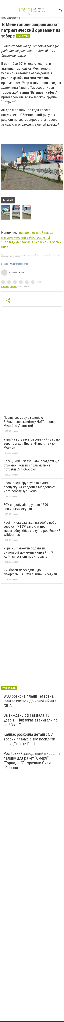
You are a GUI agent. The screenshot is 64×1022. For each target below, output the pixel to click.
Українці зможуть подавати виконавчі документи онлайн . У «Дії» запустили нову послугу (28, 552)
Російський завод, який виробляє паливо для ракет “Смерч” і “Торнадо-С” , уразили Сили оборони (32, 760)
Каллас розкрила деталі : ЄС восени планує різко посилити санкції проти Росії (29, 739)
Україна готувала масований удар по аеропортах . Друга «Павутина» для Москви (32, 443)
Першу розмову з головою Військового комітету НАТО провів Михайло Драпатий (30, 421)
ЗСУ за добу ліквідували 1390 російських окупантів (26, 507)
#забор (4, 264)
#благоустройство (19, 264)
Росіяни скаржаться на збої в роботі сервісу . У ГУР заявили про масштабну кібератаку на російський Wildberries (32, 528)
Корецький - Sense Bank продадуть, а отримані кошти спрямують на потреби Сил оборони (31, 465)
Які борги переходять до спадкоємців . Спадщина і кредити (30, 572)
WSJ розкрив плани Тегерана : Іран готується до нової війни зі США (30, 701)
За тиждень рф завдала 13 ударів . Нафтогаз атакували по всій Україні (31, 720)
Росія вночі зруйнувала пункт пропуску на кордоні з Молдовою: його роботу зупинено (29, 487)
